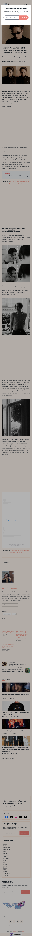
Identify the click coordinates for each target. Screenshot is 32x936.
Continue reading (16, 22)
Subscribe (24, 17)
